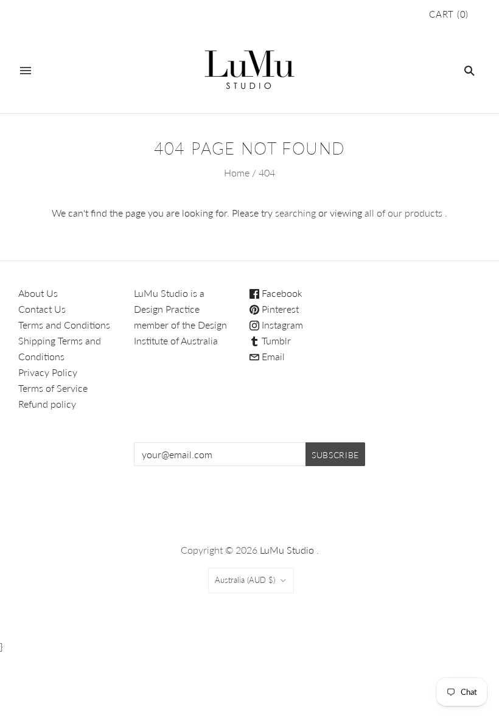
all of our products (403, 212)
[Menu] (25, 70)
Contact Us (42, 309)
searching (295, 212)
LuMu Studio (287, 550)
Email (272, 356)
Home (237, 172)
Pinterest (279, 309)
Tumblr (275, 340)
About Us (38, 293)
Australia (245, 580)
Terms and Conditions (64, 324)
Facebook (280, 293)
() (449, 14)
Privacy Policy (47, 372)
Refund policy (47, 404)
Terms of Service (53, 388)
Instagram (281, 324)
